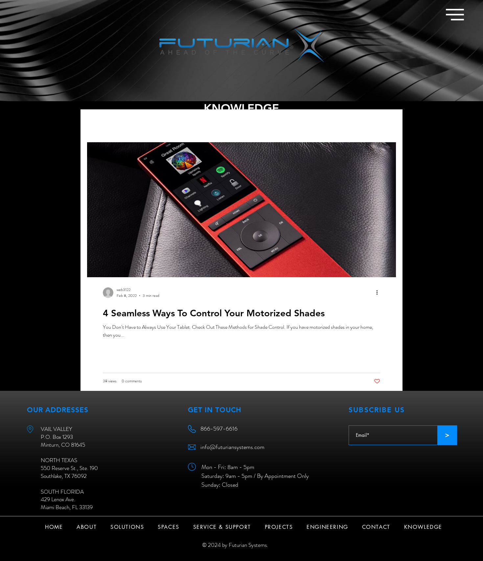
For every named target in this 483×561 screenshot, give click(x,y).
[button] (455, 14)
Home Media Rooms (276, 122)
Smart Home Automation (146, 122)
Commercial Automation (214, 122)
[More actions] (379, 293)
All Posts (96, 122)
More (318, 122)
